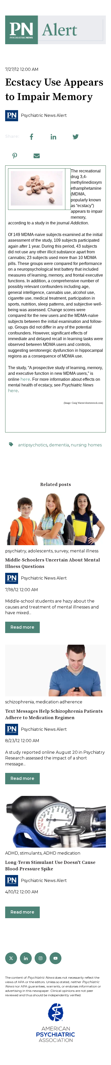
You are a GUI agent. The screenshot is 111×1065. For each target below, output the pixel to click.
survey (61, 551)
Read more (22, 627)
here (25, 379)
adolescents (40, 551)
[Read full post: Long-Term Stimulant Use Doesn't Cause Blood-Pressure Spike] (55, 822)
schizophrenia (19, 701)
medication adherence (59, 701)
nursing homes (86, 445)
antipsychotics (32, 445)
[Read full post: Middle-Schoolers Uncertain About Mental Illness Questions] (55, 519)
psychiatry (15, 551)
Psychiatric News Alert (44, 115)
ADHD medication (61, 853)
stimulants (31, 853)
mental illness (84, 551)
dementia (59, 445)
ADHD (11, 853)
